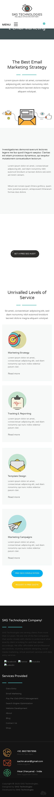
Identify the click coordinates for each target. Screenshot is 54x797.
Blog (8, 718)
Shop (8, 728)
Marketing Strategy (18, 352)
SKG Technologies (23, 786)
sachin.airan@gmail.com (30, 761)
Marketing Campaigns (20, 537)
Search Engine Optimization (19, 703)
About (9, 713)
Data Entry (11, 688)
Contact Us (11, 723)
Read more (14, 373)
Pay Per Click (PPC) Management (22, 698)
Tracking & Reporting (19, 413)
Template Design (17, 476)
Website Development (16, 708)
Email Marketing (13, 693)
